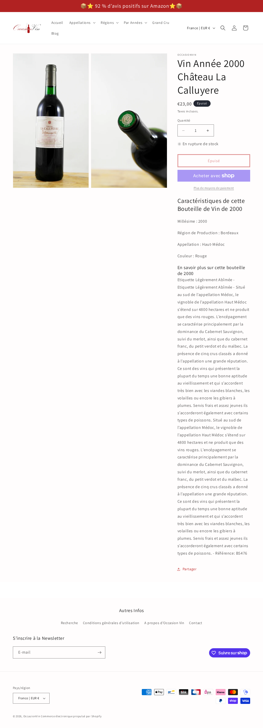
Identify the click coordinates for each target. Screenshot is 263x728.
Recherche (69, 623)
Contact (195, 623)
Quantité (183, 120)
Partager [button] (190, 569)
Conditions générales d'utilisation (111, 623)
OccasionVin (31, 716)
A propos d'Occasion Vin (164, 623)
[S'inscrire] (99, 652)
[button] (82, 22)
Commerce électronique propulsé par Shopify (71, 716)
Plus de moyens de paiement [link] (214, 188)
